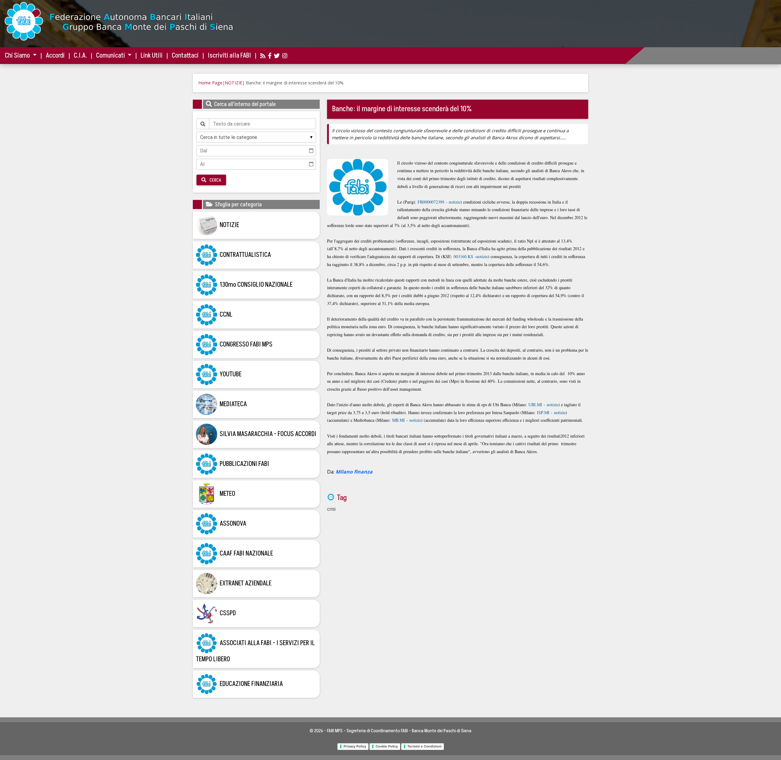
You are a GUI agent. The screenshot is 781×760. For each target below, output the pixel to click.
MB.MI (398, 420)
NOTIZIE (233, 83)
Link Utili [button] (152, 55)
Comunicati (111, 55)
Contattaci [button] (185, 55)
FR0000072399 (431, 202)
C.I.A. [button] (80, 55)
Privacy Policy (355, 746)
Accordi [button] (55, 55)
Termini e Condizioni (424, 746)
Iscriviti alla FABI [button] (229, 55)
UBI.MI (535, 404)
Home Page (210, 83)
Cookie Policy (387, 746)
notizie (454, 202)
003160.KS (463, 256)
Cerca (215, 180)
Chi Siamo (18, 55)
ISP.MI (543, 412)
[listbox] (256, 137)
